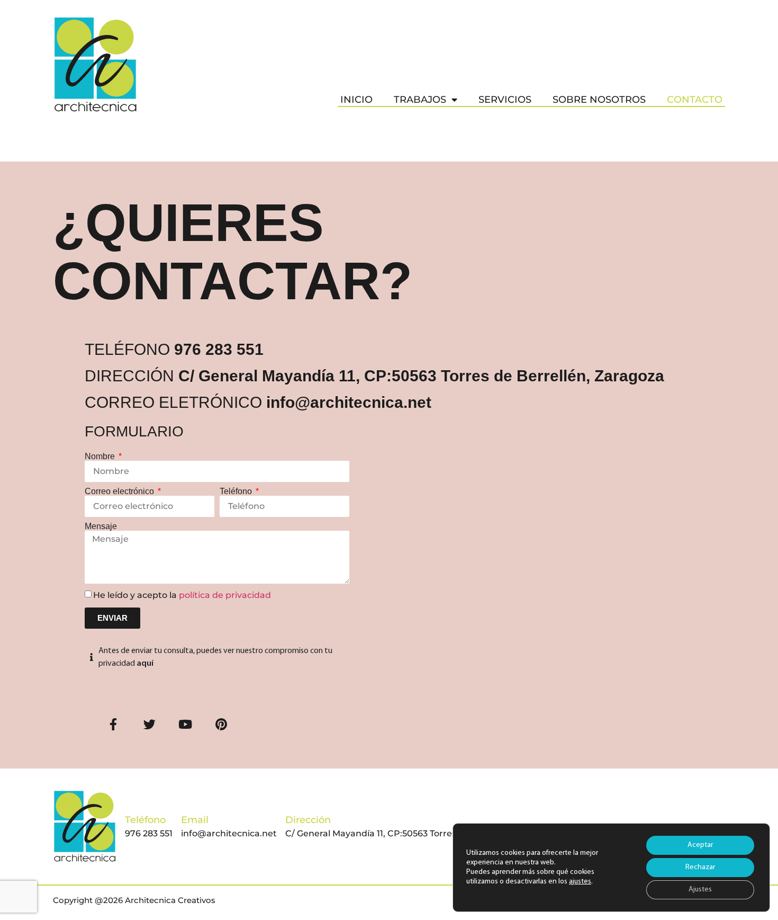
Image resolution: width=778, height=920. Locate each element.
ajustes (580, 882)
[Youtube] (185, 724)
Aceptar (700, 845)
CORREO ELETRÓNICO (258, 402)
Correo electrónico (120, 491)
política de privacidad (225, 595)
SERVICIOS (504, 99)
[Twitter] (149, 724)
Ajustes (700, 890)
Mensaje (101, 526)
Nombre (101, 456)
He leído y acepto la (182, 595)
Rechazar (700, 867)
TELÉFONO (174, 349)
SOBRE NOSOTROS (599, 99)
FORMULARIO (134, 431)
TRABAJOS (420, 99)
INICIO (356, 99)
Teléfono (237, 491)
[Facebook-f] (113, 724)
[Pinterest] (221, 724)
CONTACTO (694, 99)
